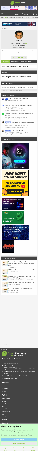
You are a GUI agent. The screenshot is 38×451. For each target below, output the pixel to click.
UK (26, 43)
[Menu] (2, 14)
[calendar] (34, 14)
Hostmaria (4, 419)
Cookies (4, 349)
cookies (13, 430)
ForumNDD (4, 409)
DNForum (4, 401)
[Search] (36, 14)
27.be (3, 414)
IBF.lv (3, 406)
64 (4, 53)
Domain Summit (6, 398)
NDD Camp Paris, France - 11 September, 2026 (21, 270)
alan (12, 87)
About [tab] (30, 61)
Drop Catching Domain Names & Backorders (16, 127)
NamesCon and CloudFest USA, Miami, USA (21, 282)
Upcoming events (10, 258)
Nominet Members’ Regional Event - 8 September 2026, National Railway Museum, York (21, 263)
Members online (7, 83)
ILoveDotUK (18, 87)
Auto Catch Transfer (14, 130)
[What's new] (30, 14)
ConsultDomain (5, 404)
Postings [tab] (24, 61)
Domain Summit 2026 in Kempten (16, 98)
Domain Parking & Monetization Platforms (15, 110)
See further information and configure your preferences (17, 435)
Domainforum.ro (6, 411)
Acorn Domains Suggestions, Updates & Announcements (19, 119)
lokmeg (4, 87)
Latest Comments (8, 95)
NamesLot (4, 417)
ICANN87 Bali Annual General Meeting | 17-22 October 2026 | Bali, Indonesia (21, 277)
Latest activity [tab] (15, 61)
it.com (6, 102)
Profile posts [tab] (6, 61)
